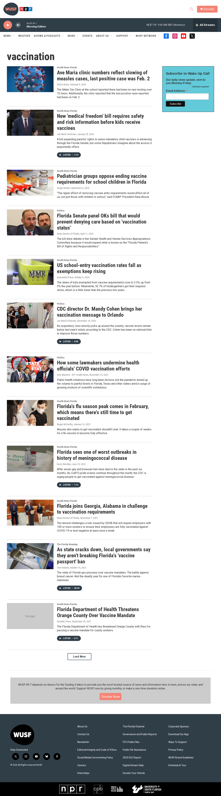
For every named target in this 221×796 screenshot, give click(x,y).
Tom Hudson (63, 567)
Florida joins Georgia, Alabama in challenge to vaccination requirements (102, 509)
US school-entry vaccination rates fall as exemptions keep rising (99, 268)
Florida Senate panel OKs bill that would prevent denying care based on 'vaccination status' (101, 222)
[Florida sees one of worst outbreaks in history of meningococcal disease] (30, 459)
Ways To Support (177, 742)
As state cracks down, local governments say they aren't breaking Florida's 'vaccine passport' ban (103, 555)
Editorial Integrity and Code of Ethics (97, 750)
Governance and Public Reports (140, 734)
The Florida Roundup (67, 544)
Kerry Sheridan (64, 464)
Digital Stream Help (133, 765)
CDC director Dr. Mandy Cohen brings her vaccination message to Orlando (99, 312)
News (7, 35)
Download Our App (178, 734)
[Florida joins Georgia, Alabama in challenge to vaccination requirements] (30, 513)
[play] (8, 25)
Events (88, 35)
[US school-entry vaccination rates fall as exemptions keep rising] (30, 272)
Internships (83, 773)
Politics (60, 210)
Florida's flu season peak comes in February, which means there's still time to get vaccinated (103, 412)
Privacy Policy (175, 750)
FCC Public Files (131, 742)
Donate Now (110, 696)
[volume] (18, 25)
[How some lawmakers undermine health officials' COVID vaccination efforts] (30, 369)
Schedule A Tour (177, 765)
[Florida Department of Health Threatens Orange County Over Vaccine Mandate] (30, 616)
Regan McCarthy (65, 424)
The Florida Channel (133, 726)
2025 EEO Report (132, 757)
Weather (24, 35)
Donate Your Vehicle (134, 773)
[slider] (23, 25)
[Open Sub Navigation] (13, 35)
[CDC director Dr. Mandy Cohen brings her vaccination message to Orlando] (30, 315)
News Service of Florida (68, 233)
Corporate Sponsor (178, 726)
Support (122, 35)
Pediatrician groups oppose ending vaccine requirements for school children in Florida (102, 179)
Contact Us (83, 734)
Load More (79, 656)
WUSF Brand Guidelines (181, 757)
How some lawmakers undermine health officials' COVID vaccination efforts (98, 366)
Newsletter (83, 742)
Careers (81, 765)
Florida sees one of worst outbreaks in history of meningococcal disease (97, 455)
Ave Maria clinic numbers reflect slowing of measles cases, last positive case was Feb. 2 (103, 76)
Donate (208, 9)
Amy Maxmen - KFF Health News (72, 374)
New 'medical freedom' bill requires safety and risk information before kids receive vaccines (100, 122)
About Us (82, 726)
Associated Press (65, 277)
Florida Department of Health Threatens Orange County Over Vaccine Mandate (98, 612)
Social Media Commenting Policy (95, 757)
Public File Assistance (134, 750)
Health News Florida (67, 67)
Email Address (176, 91)
